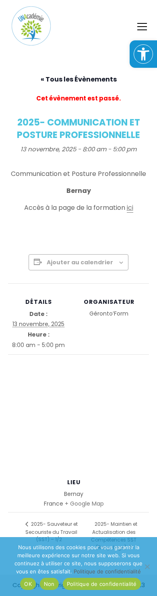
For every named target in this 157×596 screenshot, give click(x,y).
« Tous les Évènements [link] (79, 79)
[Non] (147, 567)
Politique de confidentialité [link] (107, 571)
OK (28, 584)
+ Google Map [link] (84, 504)
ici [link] (130, 207)
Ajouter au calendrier (80, 262)
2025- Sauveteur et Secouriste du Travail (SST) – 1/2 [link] (51, 532)
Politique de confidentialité (102, 584)
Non (49, 584)
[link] (143, 54)
